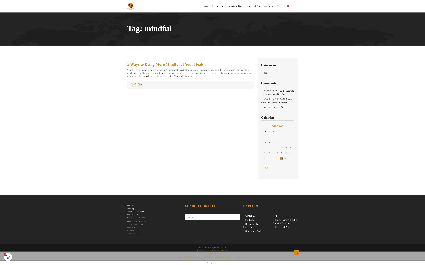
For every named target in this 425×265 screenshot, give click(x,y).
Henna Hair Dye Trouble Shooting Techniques (285, 221)
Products (249, 220)
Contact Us (250, 215)
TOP (297, 253)
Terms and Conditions (135, 211)
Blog (265, 73)
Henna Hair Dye (282, 227)
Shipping (130, 208)
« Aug (265, 167)
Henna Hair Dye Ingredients (251, 225)
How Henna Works (279, 107)
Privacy (130, 205)
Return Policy (132, 214)
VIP (276, 215)
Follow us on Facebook (136, 217)
